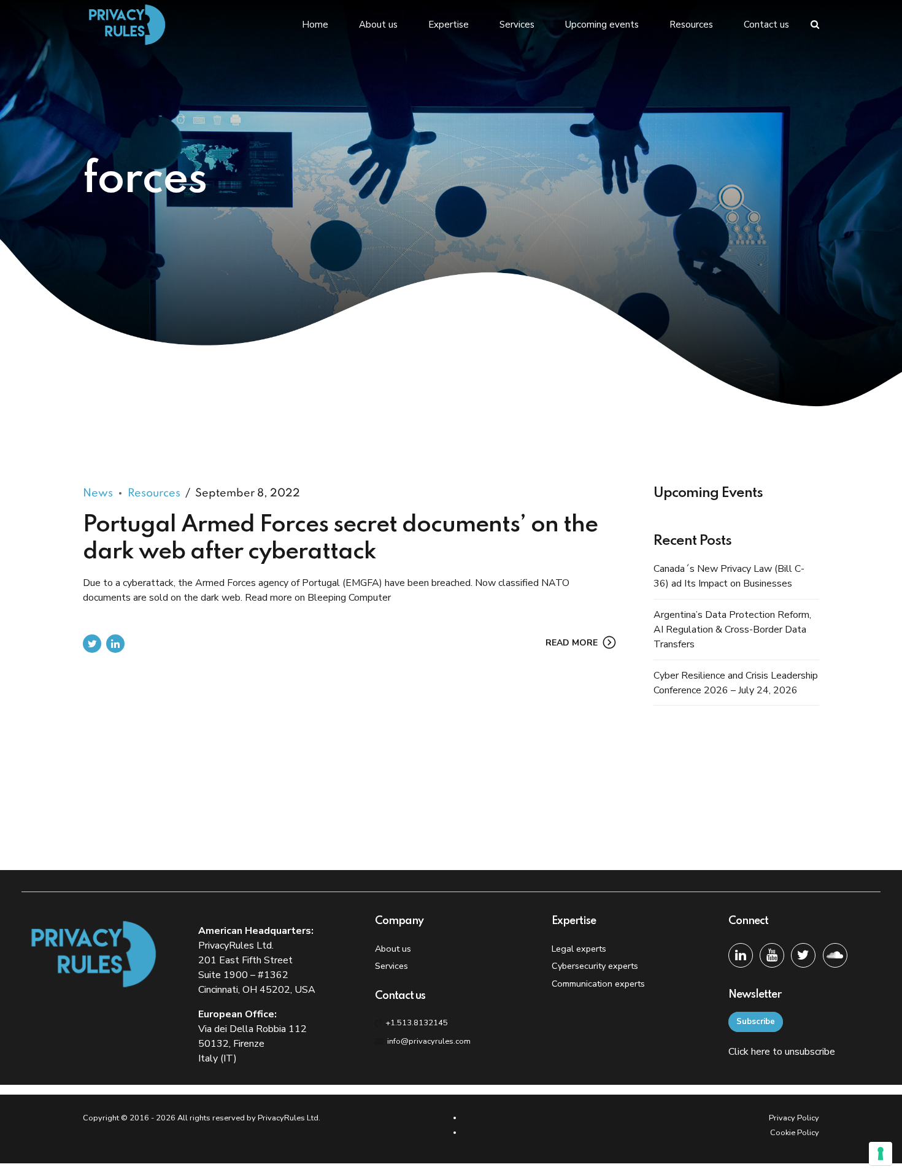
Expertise (448, 24)
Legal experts (579, 948)
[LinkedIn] (740, 955)
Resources (691, 24)
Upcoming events (602, 24)
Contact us (766, 24)
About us (378, 24)
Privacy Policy (794, 1117)
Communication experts (598, 983)
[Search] (815, 24)
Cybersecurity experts (595, 966)
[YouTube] (772, 955)
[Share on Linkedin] (115, 643)
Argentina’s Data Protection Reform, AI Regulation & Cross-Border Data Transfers (732, 629)
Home (315, 24)
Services (516, 24)
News (98, 493)
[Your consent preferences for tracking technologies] (880, 1153)
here (760, 1051)
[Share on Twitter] (92, 643)
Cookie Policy (794, 1132)
